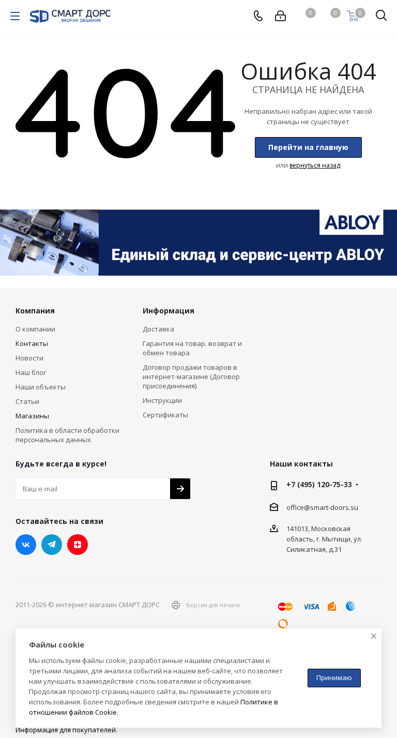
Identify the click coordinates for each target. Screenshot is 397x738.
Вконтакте (26, 544)
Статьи (27, 401)
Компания (35, 310)
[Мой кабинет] (280, 16)
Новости (29, 358)
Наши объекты (41, 386)
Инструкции (162, 400)
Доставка (158, 329)
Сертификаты (165, 414)
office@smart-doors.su (322, 506)
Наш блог (31, 372)
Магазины (32, 415)
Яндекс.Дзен (77, 544)
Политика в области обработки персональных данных (67, 435)
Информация (168, 310)
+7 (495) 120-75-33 (319, 484)
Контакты (32, 343)
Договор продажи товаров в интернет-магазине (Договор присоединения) (191, 376)
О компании (35, 329)
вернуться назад (314, 165)
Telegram (51, 544)
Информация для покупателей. (66, 729)
